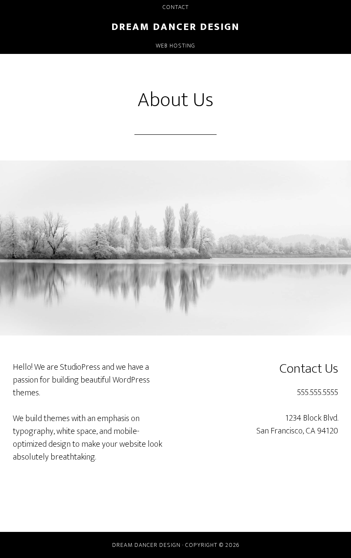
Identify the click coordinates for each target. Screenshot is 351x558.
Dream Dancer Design (175, 27)
